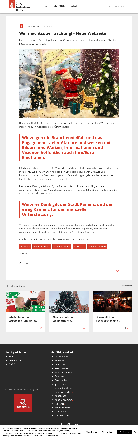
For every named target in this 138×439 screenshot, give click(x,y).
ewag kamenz (42, 246)
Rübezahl (79, 246)
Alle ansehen (126, 285)
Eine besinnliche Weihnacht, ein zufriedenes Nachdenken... (69, 319)
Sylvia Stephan (97, 246)
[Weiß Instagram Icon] (69, 425)
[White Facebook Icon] (61, 425)
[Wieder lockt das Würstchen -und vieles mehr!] (25, 301)
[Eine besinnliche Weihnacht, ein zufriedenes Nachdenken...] (69, 302)
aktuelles (23, 253)
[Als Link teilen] (20, 262)
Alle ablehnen (107, 432)
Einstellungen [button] (91, 432)
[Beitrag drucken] (27, 262)
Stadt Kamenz (62, 246)
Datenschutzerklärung (48, 435)
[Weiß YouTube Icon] (76, 425)
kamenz (25, 246)
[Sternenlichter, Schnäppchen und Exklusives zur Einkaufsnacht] (112, 301)
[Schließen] (134, 432)
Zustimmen (124, 432)
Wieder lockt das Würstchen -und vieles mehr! (22, 319)
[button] (47, 6)
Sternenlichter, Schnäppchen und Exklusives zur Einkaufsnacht (107, 319)
